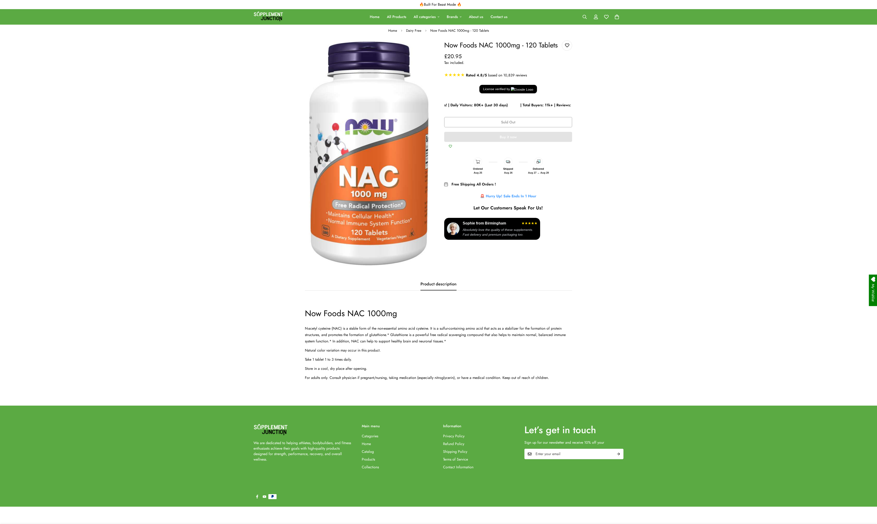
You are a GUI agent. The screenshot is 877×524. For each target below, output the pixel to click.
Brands (452, 16)
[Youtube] (264, 496)
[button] (617, 17)
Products (368, 459)
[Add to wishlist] (567, 45)
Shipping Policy (455, 451)
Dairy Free (413, 30)
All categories (425, 16)
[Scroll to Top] (868, 499)
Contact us (499, 16)
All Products (396, 16)
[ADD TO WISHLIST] (450, 146)
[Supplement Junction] (268, 17)
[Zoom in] (424, 50)
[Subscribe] (618, 454)
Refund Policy (453, 443)
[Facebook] (257, 496)
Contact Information (458, 467)
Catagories (370, 436)
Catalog (368, 451)
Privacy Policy (454, 436)
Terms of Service (455, 459)
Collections (370, 467)
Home (375, 16)
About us (476, 16)
